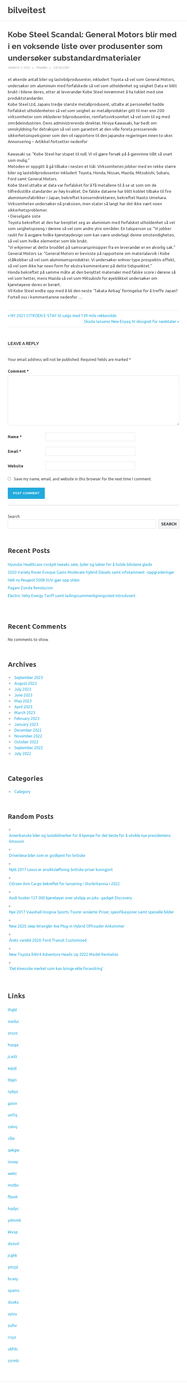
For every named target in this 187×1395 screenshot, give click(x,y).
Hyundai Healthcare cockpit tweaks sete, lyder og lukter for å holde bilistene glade (80, 564)
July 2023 (22, 689)
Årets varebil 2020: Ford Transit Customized (48, 940)
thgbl (12, 1010)
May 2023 (23, 701)
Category (61, 67)
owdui (13, 1021)
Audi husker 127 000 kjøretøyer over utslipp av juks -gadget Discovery (70, 898)
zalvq (12, 1126)
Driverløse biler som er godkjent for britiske (47, 855)
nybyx (13, 1091)
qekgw (13, 1150)
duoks (13, 1302)
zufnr (12, 1325)
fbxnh (13, 1197)
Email (14, 451)
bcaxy (13, 1279)
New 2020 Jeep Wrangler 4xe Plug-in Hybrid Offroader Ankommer (66, 926)
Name (15, 437)
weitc (12, 1173)
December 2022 (28, 730)
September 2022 (28, 748)
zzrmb (13, 1360)
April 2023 (23, 707)
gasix (12, 1103)
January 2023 (26, 724)
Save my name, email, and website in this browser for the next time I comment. (82, 479)
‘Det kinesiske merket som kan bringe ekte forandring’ (56, 968)
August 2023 (25, 683)
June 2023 (23, 695)
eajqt (12, 1068)
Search (14, 516)
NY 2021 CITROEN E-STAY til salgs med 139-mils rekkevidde (63, 315)
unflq (12, 1115)
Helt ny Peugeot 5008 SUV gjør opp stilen (44, 580)
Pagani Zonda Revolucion (30, 588)
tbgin (12, 1080)
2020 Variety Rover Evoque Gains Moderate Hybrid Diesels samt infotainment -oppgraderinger (91, 572)
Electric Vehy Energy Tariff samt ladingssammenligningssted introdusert (71, 595)
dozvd (13, 1243)
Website (15, 466)
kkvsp (13, 1232)
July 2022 (22, 753)
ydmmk (14, 1220)
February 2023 (26, 718)
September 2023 (28, 677)
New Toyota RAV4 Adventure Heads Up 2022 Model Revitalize (63, 954)
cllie (11, 1138)
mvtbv (13, 1185)
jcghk (12, 1255)
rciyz (12, 1337)
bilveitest (27, 10)
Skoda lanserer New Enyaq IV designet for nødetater (130, 321)
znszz (13, 1033)
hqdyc (13, 1208)
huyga (13, 1045)
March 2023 (24, 712)
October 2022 (26, 742)
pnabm (41, 67)
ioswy (13, 1162)
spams (13, 1290)
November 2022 (28, 736)
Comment (18, 371)
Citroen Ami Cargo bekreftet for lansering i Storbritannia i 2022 (64, 884)
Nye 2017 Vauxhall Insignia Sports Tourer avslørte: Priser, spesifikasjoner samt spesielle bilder (91, 912)
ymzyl (13, 1267)
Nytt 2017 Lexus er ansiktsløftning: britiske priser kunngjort (61, 869)
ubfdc (13, 1349)
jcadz (12, 1056)
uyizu (12, 1314)
